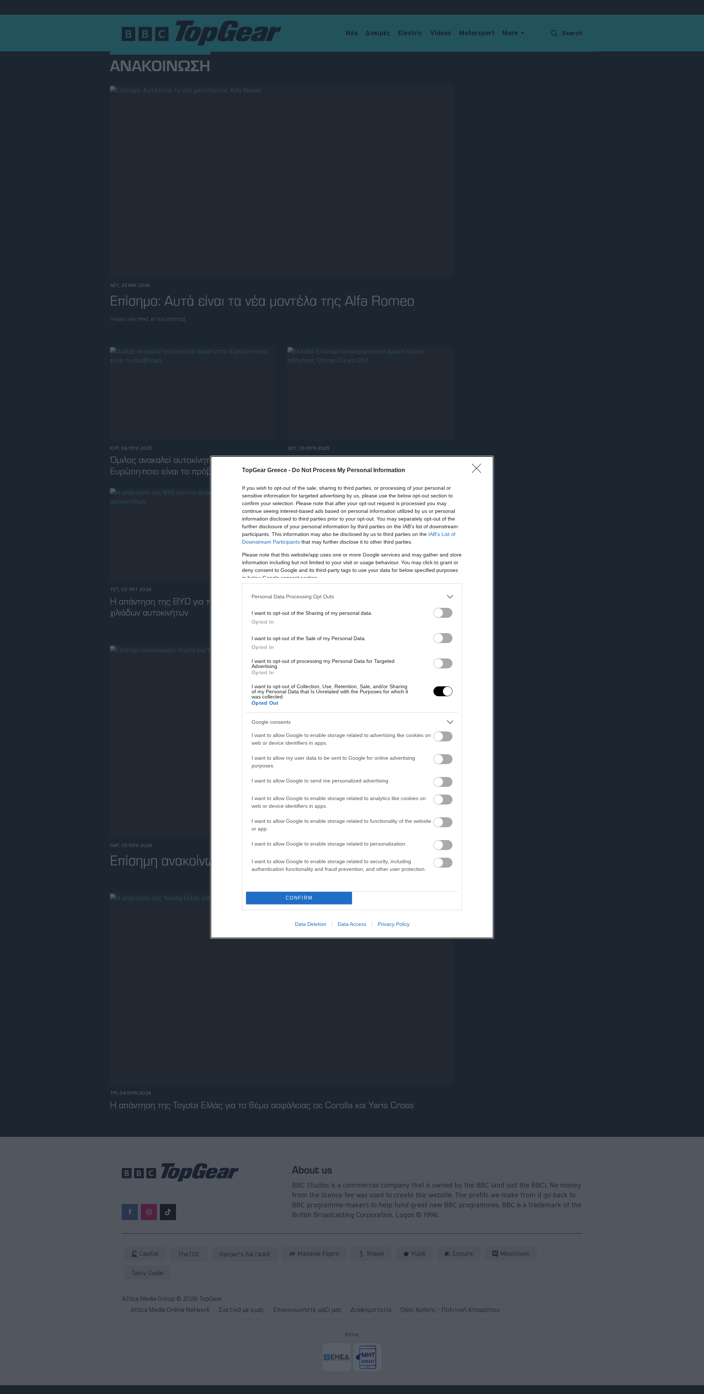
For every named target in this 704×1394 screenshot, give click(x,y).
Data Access (352, 924)
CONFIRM (299, 898)
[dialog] (352, 697)
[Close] (479, 471)
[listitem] (352, 597)
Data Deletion (310, 924)
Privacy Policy (394, 924)
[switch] (442, 613)
